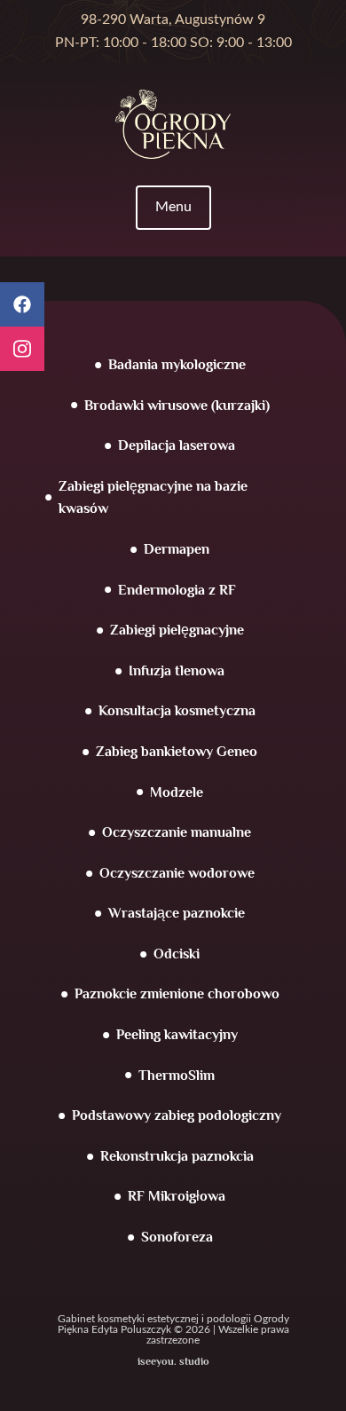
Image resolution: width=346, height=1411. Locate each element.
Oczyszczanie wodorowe (177, 873)
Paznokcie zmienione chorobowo (177, 994)
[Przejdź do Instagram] (22, 349)
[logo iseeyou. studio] (173, 111)
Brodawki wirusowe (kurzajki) (177, 406)
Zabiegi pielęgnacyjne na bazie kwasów (153, 497)
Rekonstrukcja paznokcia (177, 1156)
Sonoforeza (177, 1237)
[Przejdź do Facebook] (22, 304)
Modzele (176, 792)
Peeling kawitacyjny (177, 1035)
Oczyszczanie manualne (176, 832)
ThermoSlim (176, 1076)
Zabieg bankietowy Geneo (176, 752)
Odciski (176, 954)
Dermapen (176, 549)
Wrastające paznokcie (176, 913)
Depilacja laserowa (176, 445)
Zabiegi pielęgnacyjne (177, 630)
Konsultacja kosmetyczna (177, 711)
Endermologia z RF (177, 590)
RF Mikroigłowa (176, 1196)
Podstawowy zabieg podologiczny (176, 1115)
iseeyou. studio (173, 1361)
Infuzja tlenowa (176, 671)
